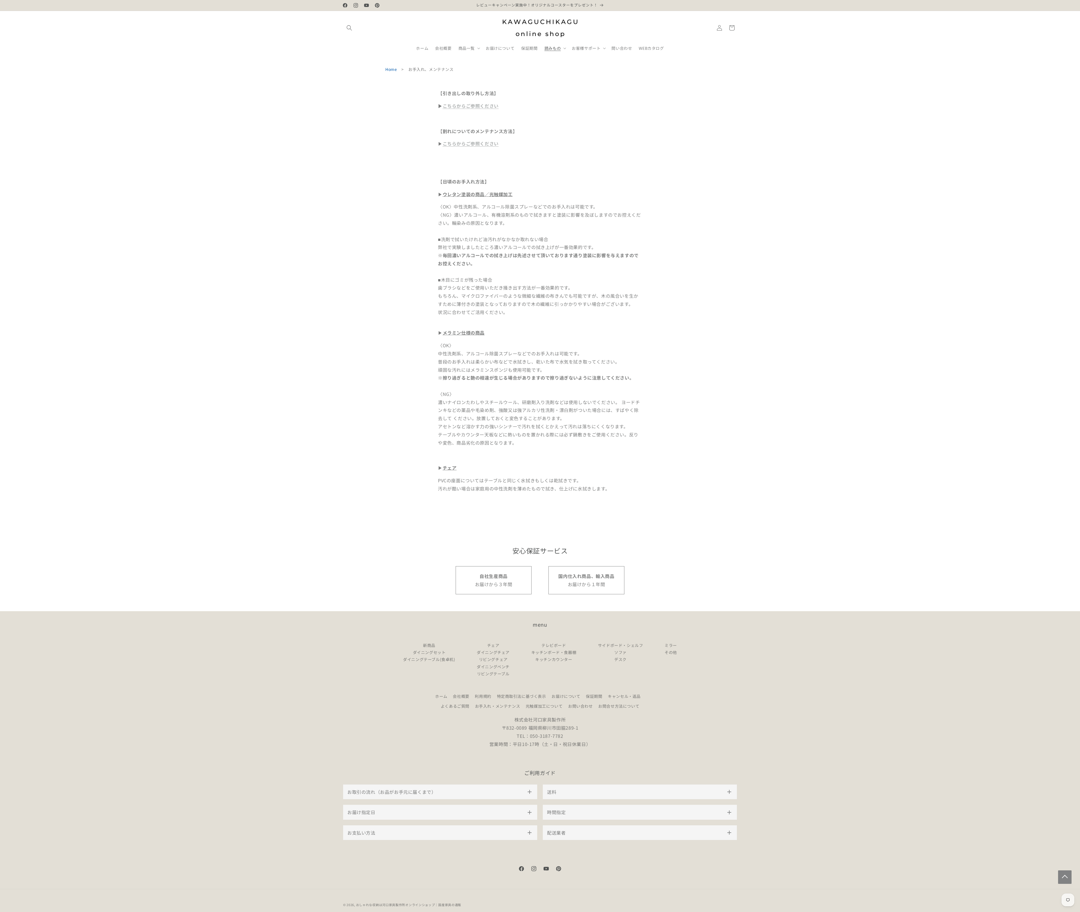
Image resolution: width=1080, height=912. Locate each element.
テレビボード (553, 645)
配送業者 (556, 832)
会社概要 (461, 696)
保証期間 (594, 696)
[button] (349, 28)
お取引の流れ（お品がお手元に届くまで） (391, 791)
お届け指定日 (361, 812)
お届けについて (566, 696)
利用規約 (483, 696)
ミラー (671, 645)
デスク (620, 659)
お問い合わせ (580, 706)
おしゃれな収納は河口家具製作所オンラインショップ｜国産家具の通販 (408, 904)
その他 (671, 652)
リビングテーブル (493, 673)
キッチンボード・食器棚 (554, 652)
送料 (551, 791)
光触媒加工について (544, 706)
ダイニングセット (429, 652)
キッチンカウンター (553, 659)
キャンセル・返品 (624, 696)
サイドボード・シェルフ (620, 645)
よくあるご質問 (455, 706)
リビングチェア (493, 659)
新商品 (429, 645)
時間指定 (556, 812)
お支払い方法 (361, 832)
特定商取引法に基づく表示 (521, 696)
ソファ (620, 652)
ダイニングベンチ (493, 666)
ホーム (441, 696)
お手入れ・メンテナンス (497, 706)
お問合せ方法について (618, 706)
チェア (493, 645)
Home (391, 69)
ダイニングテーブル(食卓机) (429, 659)
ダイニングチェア (493, 652)
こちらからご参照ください (471, 105)
